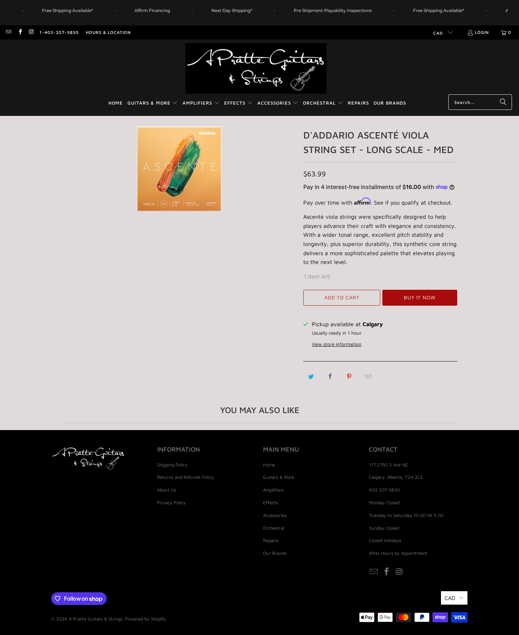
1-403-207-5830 (59, 32)
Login (482, 32)
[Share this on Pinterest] (349, 376)
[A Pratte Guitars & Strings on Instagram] (31, 32)
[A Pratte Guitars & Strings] (256, 68)
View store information (337, 344)
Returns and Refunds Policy (185, 477)
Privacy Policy (171, 502)
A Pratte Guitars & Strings (96, 619)
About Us (166, 490)
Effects (270, 502)
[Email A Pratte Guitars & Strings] (8, 32)
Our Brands (274, 553)
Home (269, 465)
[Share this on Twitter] (311, 376)
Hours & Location (108, 32)
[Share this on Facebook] (330, 376)
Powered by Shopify (145, 619)
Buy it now (420, 297)
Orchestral (273, 528)
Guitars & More (278, 477)
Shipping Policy (172, 465)
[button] (152, 103)
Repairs (270, 540)
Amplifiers (273, 490)
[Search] (503, 102)
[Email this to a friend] (368, 376)
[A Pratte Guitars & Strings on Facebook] (20, 32)
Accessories (275, 515)
